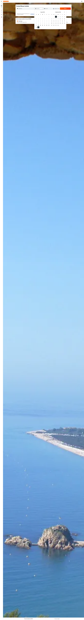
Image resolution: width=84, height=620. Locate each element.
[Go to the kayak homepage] (6, 1)
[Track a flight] (1, 12)
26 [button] (42, 25)
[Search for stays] (1, 6)
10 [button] (60, 18)
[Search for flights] (1, 4)
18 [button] (40, 23)
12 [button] (64, 18)
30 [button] (36, 27)
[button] (1, 1)
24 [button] (38, 25)
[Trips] (1, 14)
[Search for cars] (1, 8)
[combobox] (26, 8)
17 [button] (38, 23)
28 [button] (46, 25)
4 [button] (40, 18)
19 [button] (42, 23)
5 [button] (42, 18)
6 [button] (44, 18)
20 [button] (44, 23)
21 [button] (46, 23)
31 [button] (38, 27)
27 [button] (44, 25)
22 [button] (48, 23)
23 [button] (36, 25)
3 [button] (38, 18)
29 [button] (48, 25)
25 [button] (40, 25)
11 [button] (62, 18)
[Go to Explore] (1, 10)
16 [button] (36, 23)
